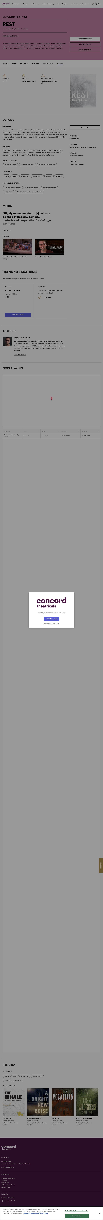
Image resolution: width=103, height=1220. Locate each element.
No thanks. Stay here (51, 624)
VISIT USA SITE (51, 619)
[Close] (100, 1213)
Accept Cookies (77, 1216)
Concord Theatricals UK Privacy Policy (36, 1213)
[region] (51, 1213)
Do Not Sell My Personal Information (76, 1211)
